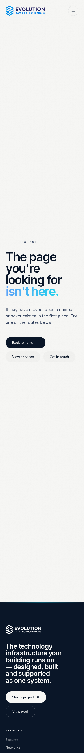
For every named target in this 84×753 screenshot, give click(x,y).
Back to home (22, 343)
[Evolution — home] (25, 11)
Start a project (23, 697)
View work (20, 712)
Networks (13, 747)
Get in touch (59, 357)
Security (12, 740)
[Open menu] (73, 11)
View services (23, 357)
